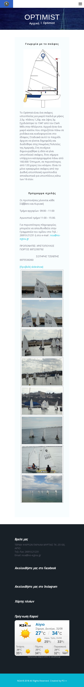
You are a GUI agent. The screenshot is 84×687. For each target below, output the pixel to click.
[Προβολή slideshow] (31, 267)
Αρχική (34, 23)
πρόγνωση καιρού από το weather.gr (44, 657)
